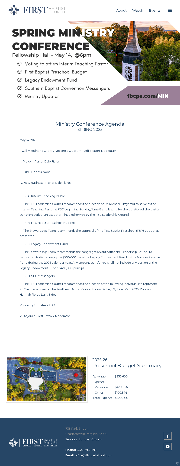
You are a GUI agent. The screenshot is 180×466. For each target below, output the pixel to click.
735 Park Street (76, 428)
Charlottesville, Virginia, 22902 (86, 434)
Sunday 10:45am (83, 439)
